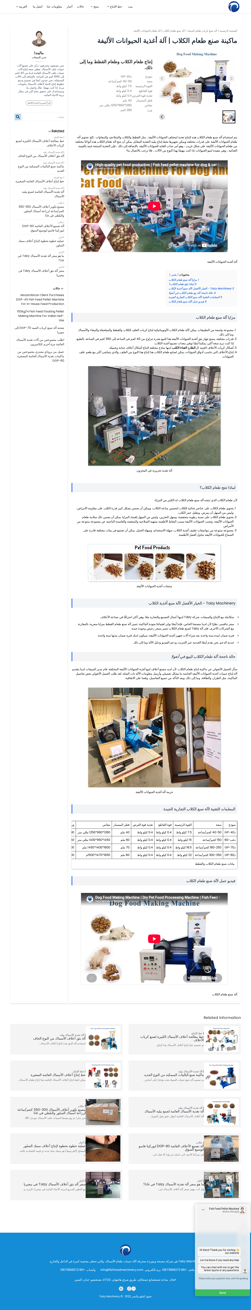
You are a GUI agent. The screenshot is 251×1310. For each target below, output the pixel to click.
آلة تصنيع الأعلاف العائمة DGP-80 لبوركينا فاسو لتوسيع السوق (43, 228)
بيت (130, 6)
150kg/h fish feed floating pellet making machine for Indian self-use (40, 315)
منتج (96, 6)
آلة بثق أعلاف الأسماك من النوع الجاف (41, 156)
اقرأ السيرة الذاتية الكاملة (39, 102)
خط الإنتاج (116, 6)
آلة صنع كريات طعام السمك (202, 31)
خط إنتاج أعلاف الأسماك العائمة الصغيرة (40, 181)
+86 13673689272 (174, 1270)
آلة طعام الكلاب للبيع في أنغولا (194, 656)
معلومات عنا (54, 6)
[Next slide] (231, 78)
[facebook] (129, 1288)
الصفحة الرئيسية (228, 31)
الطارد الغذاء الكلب (183, 348)
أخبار (69, 6)
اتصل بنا (37, 6)
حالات (80, 6)
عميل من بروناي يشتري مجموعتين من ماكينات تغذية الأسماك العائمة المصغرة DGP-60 (40, 356)
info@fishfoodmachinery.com (122, 1270)
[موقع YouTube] (133, 1288)
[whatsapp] (121, 1288)
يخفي (174, 274)
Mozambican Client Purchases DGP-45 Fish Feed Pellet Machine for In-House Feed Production (40, 299)
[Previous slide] (162, 78)
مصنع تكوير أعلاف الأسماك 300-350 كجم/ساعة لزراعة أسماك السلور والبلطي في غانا (41, 211)
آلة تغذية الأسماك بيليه (53, 152)
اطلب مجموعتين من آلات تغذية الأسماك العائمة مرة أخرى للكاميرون (40, 342)
